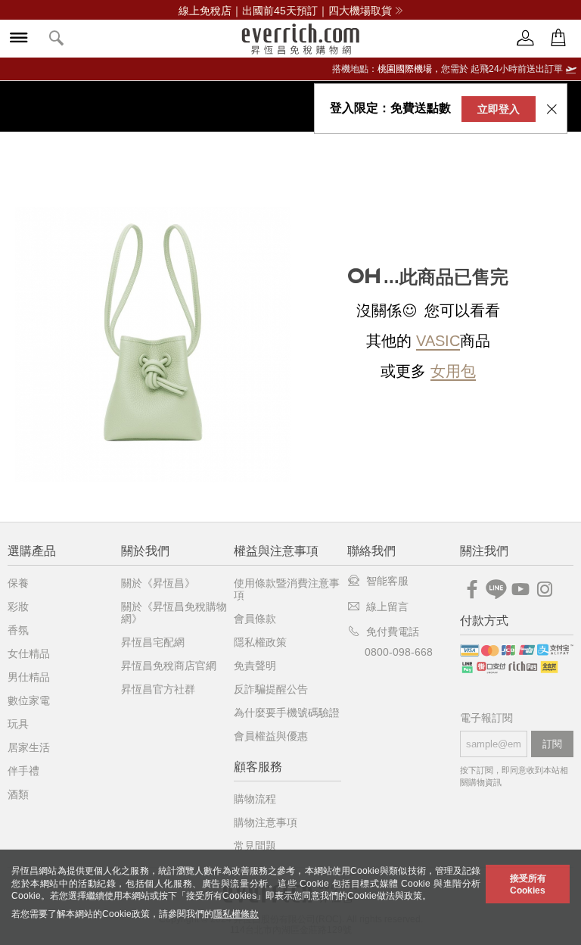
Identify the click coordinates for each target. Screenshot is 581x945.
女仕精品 (29, 653)
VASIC (438, 340)
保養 (18, 583)
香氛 (18, 630)
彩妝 (18, 606)
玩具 (18, 724)
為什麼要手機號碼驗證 (287, 712)
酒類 (18, 794)
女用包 (453, 371)
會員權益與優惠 (271, 736)
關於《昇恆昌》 (158, 583)
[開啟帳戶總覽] (526, 38)
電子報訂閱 (486, 718)
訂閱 (552, 744)
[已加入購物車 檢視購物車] (558, 38)
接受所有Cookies (528, 884)
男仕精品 (29, 677)
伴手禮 (23, 771)
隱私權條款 (236, 914)
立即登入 (498, 109)
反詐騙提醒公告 (271, 689)
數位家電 (29, 700)
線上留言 (387, 606)
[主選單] (19, 39)
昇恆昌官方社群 (158, 689)
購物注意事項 (265, 822)
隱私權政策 (260, 642)
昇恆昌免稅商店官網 (168, 666)
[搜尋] (57, 39)
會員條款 (255, 619)
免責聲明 (255, 666)
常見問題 (255, 846)
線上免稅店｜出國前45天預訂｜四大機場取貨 (285, 11)
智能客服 (387, 581)
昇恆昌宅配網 (153, 642)
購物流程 (255, 799)
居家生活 (29, 747)
